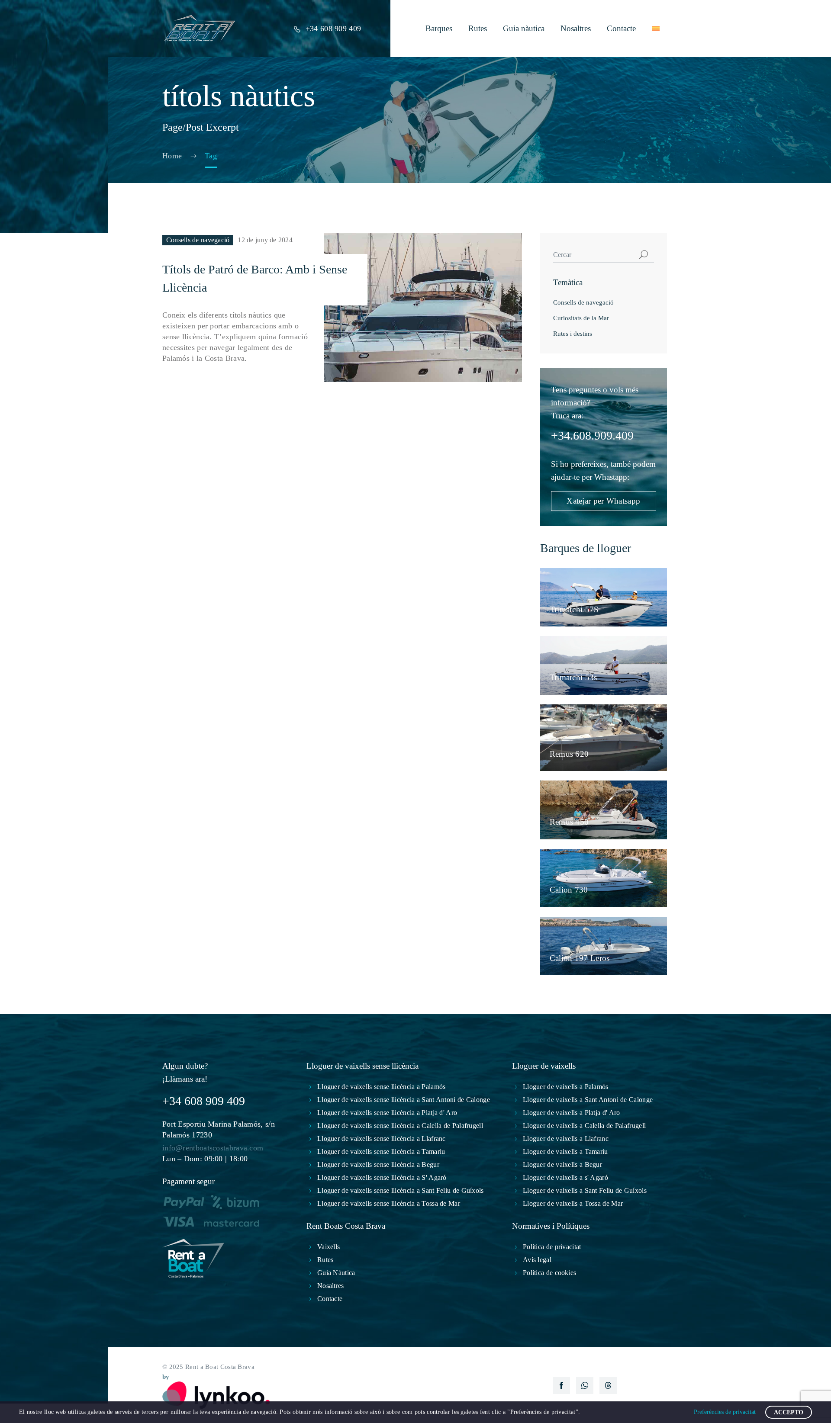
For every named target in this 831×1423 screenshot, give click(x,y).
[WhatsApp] (584, 1385)
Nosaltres (575, 28)
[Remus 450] (603, 810)
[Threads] (608, 1385)
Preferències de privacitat (725, 1412)
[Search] (643, 254)
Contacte (621, 28)
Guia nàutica (523, 28)
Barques (438, 28)
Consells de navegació (198, 240)
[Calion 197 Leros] (603, 946)
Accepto (788, 1412)
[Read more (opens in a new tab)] (327, 28)
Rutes (477, 28)
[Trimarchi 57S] (603, 597)
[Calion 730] (603, 878)
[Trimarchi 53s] (603, 665)
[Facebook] (561, 1385)
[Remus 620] (603, 737)
